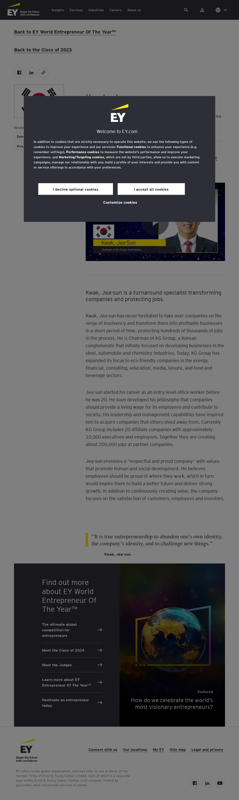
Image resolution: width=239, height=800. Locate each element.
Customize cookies (120, 202)
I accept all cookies (151, 189)
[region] (119, 159)
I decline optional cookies (75, 189)
